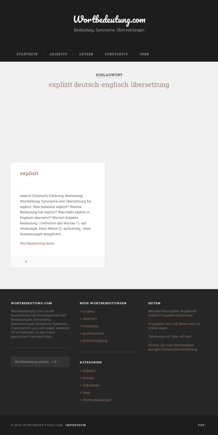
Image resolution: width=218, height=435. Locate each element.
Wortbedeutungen (97, 400)
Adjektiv (58, 54)
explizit (29, 173)
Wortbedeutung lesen (37, 243)
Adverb (86, 54)
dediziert (90, 319)
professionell (93, 333)
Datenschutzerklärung (179, 349)
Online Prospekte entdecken (170, 315)
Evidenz (89, 311)
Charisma (90, 326)
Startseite (27, 54)
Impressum (75, 425)
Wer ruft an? (182, 336)
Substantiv (116, 54)
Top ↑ (202, 425)
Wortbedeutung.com (109, 19)
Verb (144, 54)
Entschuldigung (95, 340)
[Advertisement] (109, 122)
